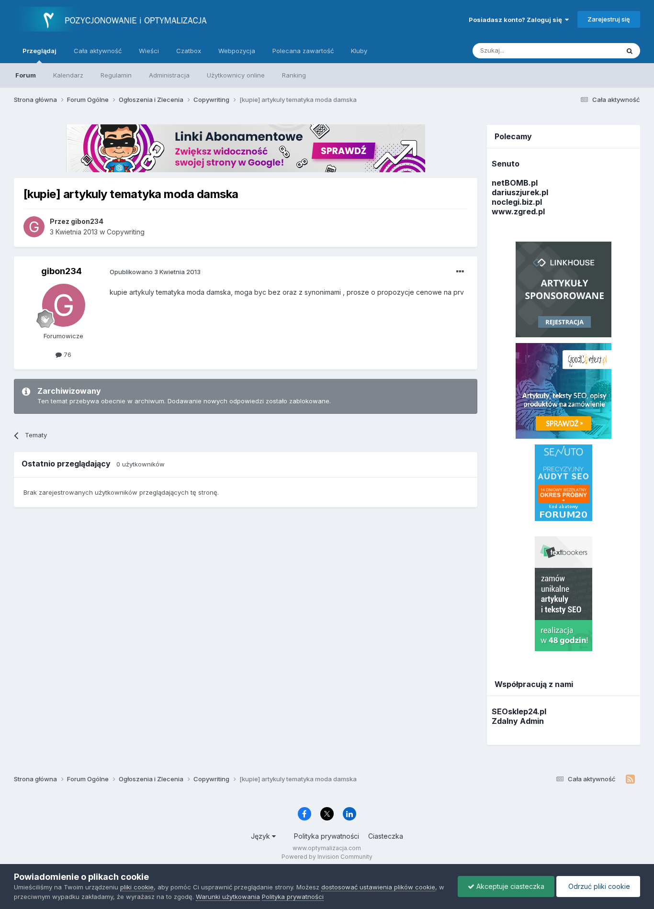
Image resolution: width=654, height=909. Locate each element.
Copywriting (126, 232)
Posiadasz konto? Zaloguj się (517, 19)
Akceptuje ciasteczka (509, 886)
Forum (25, 75)
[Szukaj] (629, 50)
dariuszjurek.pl (520, 192)
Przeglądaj (39, 51)
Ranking (294, 75)
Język (261, 836)
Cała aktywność (98, 51)
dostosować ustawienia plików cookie (378, 887)
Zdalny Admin (518, 721)
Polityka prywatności (326, 836)
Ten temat (591, 50)
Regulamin (116, 75)
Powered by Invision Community (327, 856)
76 (66, 354)
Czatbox (188, 51)
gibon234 (61, 271)
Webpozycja (236, 51)
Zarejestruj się (608, 19)
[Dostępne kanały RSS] (630, 779)
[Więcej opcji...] (460, 271)
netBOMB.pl (515, 183)
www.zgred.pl (518, 211)
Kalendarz (68, 75)
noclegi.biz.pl (517, 202)
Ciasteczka (385, 836)
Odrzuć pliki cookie (598, 886)
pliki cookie (137, 887)
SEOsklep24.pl (519, 711)
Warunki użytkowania (228, 896)
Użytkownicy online (236, 75)
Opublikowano (155, 272)
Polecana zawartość (303, 51)
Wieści (149, 51)
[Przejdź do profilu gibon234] (34, 226)
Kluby (359, 51)
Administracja (169, 75)
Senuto (505, 163)
